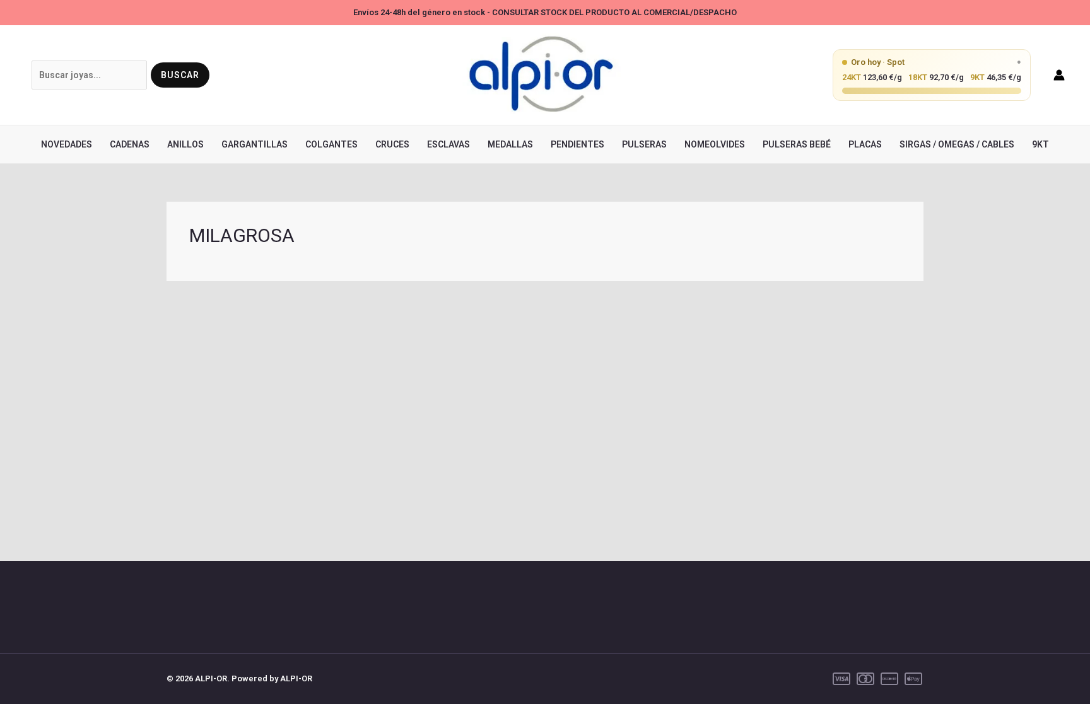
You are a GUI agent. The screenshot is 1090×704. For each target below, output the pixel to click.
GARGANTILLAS (254, 144)
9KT (1040, 144)
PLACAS (865, 144)
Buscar (180, 75)
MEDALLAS (510, 144)
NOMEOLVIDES (714, 144)
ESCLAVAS (448, 144)
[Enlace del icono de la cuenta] (1059, 75)
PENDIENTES (577, 144)
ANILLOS (185, 144)
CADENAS (129, 144)
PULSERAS (644, 144)
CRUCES (392, 144)
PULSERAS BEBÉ (797, 144)
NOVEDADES (66, 144)
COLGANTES (331, 144)
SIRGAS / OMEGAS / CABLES (957, 144)
